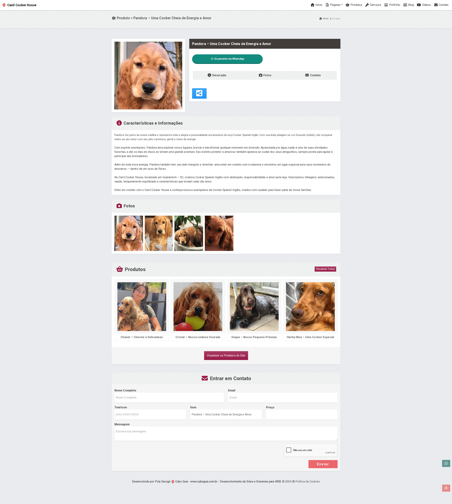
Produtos (356, 5)
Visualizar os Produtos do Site (226, 355)
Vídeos (426, 5)
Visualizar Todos (325, 269)
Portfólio (394, 5)
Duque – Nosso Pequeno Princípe (254, 337)
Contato (443, 5)
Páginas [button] (334, 5)
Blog (411, 5)
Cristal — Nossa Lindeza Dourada (198, 337)
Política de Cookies (307, 481)
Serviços (375, 5)
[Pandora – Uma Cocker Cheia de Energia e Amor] (148, 75)
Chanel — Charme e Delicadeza (142, 337)
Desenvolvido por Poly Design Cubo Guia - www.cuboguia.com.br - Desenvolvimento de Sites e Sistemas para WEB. (206, 481)
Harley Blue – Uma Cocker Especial (310, 337)
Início (318, 5)
